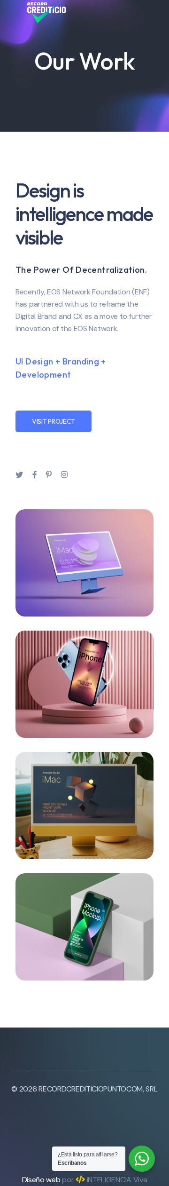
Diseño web (41, 1180)
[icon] (19, 475)
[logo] (46, 12)
